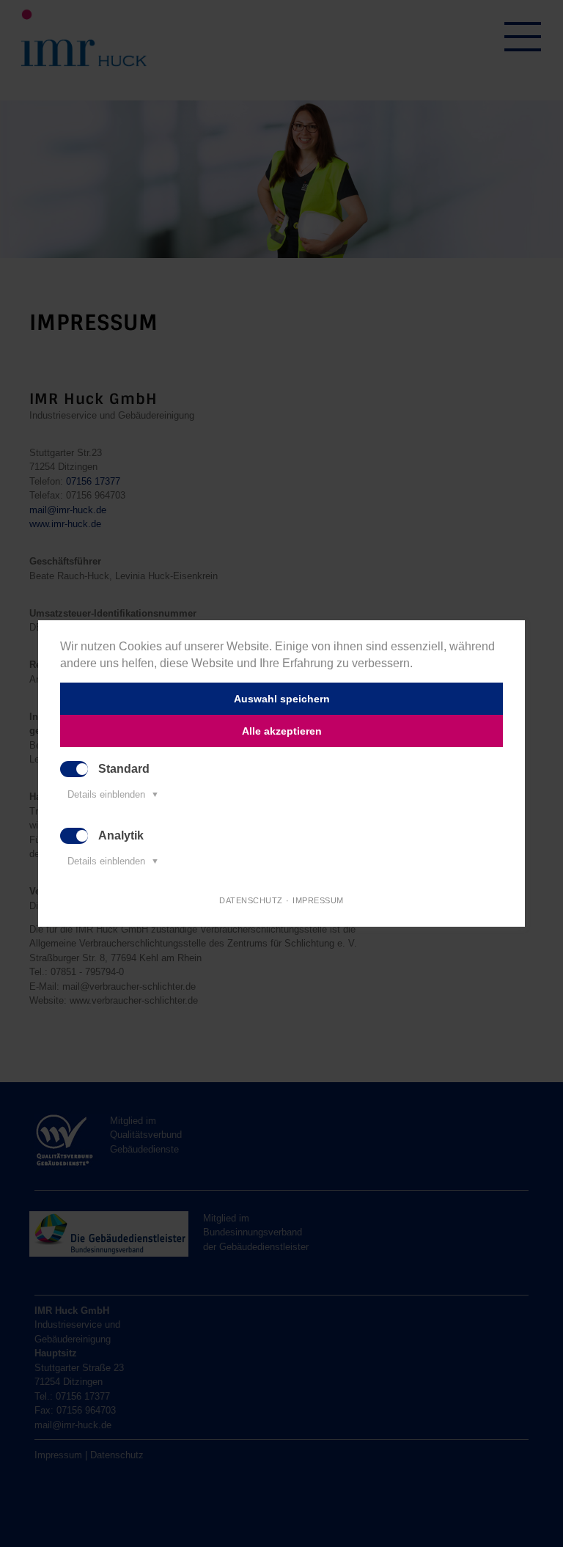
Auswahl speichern (282, 699)
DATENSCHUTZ (251, 900)
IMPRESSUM (318, 900)
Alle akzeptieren (282, 731)
